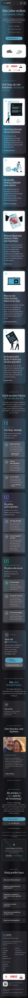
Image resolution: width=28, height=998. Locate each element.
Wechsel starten (8, 264)
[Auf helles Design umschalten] (21, 3)
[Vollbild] (23, 55)
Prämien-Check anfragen (10, 203)
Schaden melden (8, 380)
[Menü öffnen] (24, 3)
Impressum (5, 964)
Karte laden (8, 855)
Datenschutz (6, 966)
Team (4, 954)
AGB (4, 968)
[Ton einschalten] (20, 55)
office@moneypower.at (14, 828)
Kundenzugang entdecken (10, 321)
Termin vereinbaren (19, 954)
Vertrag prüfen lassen (9, 150)
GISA (4, 970)
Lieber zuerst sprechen (13, 665)
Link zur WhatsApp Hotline (16, 485)
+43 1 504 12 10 (15, 823)
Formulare (5, 956)
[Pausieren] (16, 55)
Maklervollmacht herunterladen (15, 454)
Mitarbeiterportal (7, 958)
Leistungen (5, 950)
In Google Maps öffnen (18, 855)
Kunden (4, 952)
